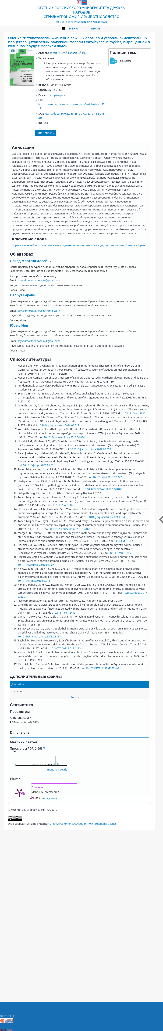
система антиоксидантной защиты (63, 245)
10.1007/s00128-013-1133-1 (66, 648)
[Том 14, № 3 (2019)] (22, 84)
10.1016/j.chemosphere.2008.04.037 (39, 636)
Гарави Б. (74, 53)
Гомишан (131, 245)
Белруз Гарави (22, 295)
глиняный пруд (31, 245)
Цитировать (45, 132)
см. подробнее (49, 798)
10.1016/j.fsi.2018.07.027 (107, 477)
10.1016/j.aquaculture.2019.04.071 (70, 529)
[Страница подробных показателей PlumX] (19, 792)
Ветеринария (57, 95)
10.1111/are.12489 (64, 612)
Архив (96, 28)
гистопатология (114, 245)
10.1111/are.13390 (134, 413)
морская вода (94, 245)
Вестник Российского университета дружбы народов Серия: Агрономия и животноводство (81, 12)
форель (16, 245)
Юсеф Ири (19, 325)
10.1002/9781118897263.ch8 (102, 668)
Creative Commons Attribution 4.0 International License (83, 823)
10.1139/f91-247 (123, 541)
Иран (141, 245)
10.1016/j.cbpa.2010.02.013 (34, 580)
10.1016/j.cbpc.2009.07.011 (39, 465)
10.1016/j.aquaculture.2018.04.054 (64, 437)
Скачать (75, 697)
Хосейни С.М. (58, 53)
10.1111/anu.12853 (121, 553)
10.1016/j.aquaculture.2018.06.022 (58, 425)
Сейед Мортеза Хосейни (31, 261)
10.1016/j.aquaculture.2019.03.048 (105, 517)
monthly (52, 769)
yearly (63, 769)
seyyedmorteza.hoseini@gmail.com (39, 280)
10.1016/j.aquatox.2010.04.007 (36, 565)
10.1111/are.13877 (63, 505)
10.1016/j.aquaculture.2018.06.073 (90, 449)
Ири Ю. (86, 53)
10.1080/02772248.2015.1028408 (102, 489)
